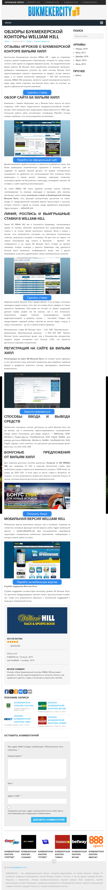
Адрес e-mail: (14, 795)
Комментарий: (15, 756)
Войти (78, 75)
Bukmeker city (19, 867)
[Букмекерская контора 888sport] (96, 842)
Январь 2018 (81, 49)
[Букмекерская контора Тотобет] (45, 842)
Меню (8, 23)
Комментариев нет (42, 41)
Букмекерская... (33, 2)
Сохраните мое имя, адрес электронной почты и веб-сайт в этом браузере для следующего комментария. (35, 812)
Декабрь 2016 (82, 56)
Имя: (11, 783)
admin (6, 41)
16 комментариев (11, 725)
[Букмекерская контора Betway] (79, 842)
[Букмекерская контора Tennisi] (62, 842)
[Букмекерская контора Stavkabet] (28, 842)
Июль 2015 (81, 64)
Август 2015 (81, 60)
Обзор (29, 41)
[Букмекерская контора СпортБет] (11, 842)
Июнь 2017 (81, 52)
